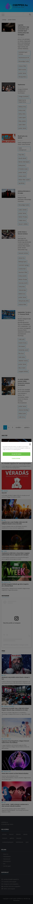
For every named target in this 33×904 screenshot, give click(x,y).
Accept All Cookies (16, 454)
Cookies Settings (16, 458)
